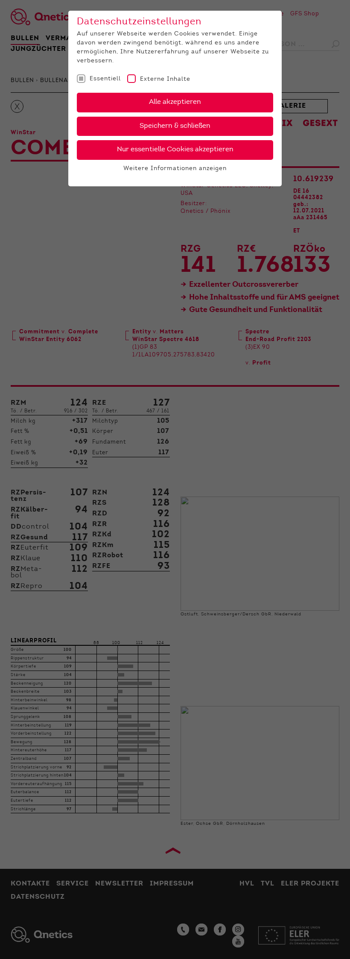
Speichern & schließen (175, 126)
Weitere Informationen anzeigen (175, 169)
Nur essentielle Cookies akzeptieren (175, 149)
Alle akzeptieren (175, 102)
